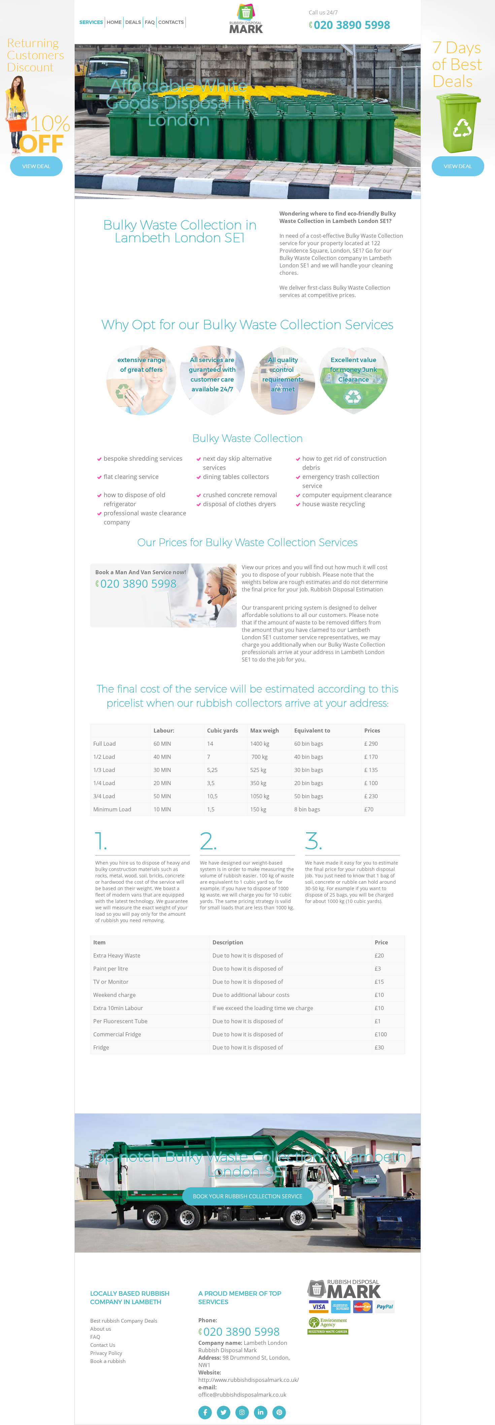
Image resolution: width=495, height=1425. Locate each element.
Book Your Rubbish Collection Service (247, 1196)
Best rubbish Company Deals (123, 1320)
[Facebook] (205, 1412)
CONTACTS (171, 22)
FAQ (150, 22)
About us (100, 1328)
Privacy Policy (106, 1353)
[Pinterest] (279, 1412)
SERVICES (91, 22)
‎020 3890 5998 (352, 24)
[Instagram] (242, 1412)
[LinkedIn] (260, 1412)
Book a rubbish (108, 1361)
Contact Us (102, 1344)
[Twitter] (223, 1412)
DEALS (133, 22)
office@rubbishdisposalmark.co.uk (242, 1394)
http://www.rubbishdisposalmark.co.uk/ (248, 1380)
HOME (114, 22)
